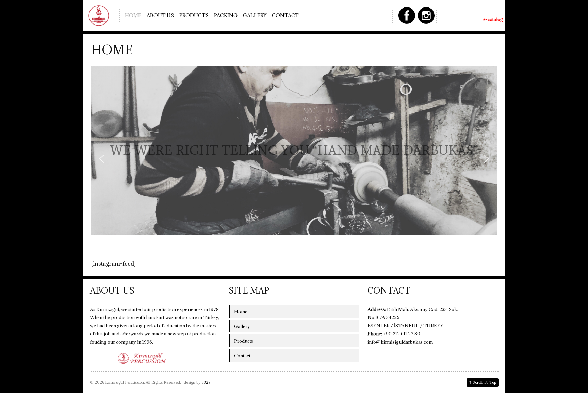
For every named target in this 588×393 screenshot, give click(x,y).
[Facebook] (406, 15)
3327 (206, 382)
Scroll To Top (482, 382)
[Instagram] (426, 15)
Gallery (254, 15)
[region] (294, 158)
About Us (160, 15)
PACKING (226, 15)
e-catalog (493, 19)
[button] (101, 158)
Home (133, 15)
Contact (285, 15)
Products (194, 15)
